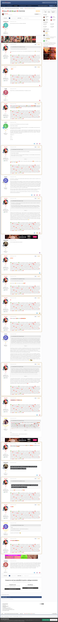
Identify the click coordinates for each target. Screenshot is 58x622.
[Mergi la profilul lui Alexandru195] (51, 20)
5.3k (6, 54)
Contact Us (11, 616)
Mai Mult (29, 5)
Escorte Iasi (10, 14)
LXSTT (5, 122)
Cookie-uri (20, 616)
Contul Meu (4, 605)
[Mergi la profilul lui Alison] (51, 17)
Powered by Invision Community (52, 616)
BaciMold (6, 561)
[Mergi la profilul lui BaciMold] (5, 564)
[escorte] (21, 237)
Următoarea (19, 575)
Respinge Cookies (53, 619)
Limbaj (2, 616)
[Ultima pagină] (22, 18)
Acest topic (52, 2)
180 (6, 31)
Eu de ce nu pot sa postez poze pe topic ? (8, 609)
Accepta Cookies (46, 619)
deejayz (20, 525)
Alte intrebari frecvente (5, 610)
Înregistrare (51, 5)
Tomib (5, 88)
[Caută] (56, 2)
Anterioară (5, 575)
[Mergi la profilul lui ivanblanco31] (5, 25)
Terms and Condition (15, 616)
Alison (54, 16)
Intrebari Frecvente (23, 5)
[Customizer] (54, 6)
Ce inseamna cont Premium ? (6, 607)
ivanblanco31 (5, 21)
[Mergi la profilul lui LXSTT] (5, 126)
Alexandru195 (55, 19)
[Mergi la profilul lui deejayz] (5, 421)
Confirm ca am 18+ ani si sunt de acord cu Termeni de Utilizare (15, 620)
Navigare (16, 5)
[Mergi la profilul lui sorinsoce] (5, 526)
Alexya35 (20, 336)
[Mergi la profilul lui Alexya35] (3, 14)
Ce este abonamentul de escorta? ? (7, 608)
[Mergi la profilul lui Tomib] (5, 92)
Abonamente (10, 5)
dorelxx (5, 176)
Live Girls (3, 5)
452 (6, 532)
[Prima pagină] (2, 18)
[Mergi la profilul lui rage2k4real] (5, 243)
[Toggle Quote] (11, 149)
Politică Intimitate (6, 616)
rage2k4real (5, 240)
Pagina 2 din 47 (26, 575)
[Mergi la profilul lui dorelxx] (5, 180)
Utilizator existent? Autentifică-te (43, 5)
